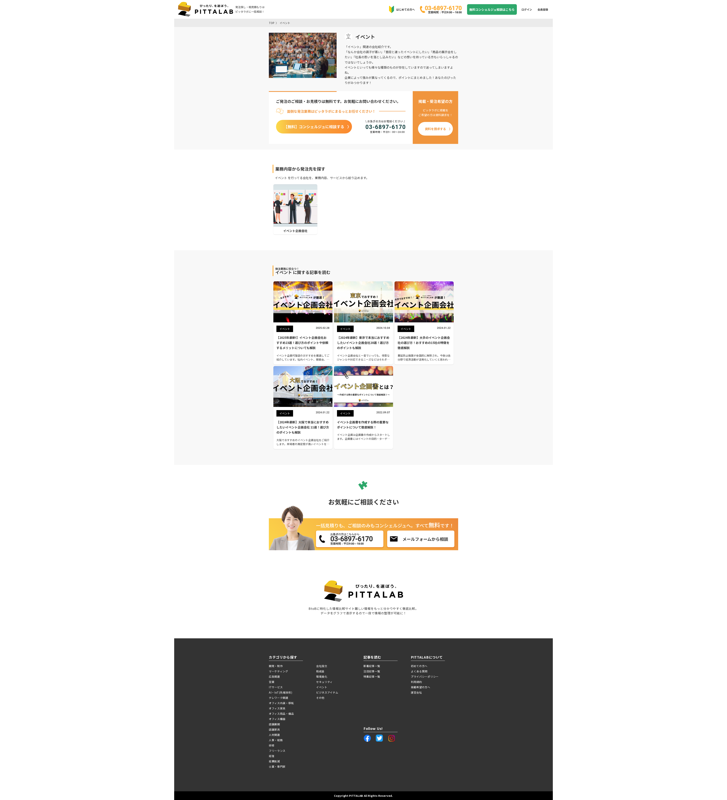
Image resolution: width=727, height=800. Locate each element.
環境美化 (321, 676)
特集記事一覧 (372, 676)
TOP (271, 23)
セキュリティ (324, 682)
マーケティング (278, 671)
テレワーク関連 (278, 698)
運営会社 (416, 692)
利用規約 (416, 682)
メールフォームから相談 (425, 539)
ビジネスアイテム (327, 692)
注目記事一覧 (372, 671)
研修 (271, 745)
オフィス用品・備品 (281, 713)
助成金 (320, 671)
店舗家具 (274, 729)
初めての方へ (419, 666)
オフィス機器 (277, 719)
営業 (271, 682)
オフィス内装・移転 (281, 703)
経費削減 (274, 761)
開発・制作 (276, 666)
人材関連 (274, 735)
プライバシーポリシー (425, 676)
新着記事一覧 (372, 666)
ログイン (526, 9)
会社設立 (321, 666)
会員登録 (542, 9)
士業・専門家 (277, 766)
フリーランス (277, 751)
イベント (285, 23)
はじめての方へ (405, 9)
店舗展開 (274, 724)
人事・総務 (276, 740)
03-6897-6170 (443, 9)
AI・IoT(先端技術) (280, 692)
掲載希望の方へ (420, 687)
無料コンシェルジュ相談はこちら (492, 9)
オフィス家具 (277, 708)
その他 (320, 698)
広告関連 (274, 676)
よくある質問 (419, 671)
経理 (271, 756)
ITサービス (276, 687)
